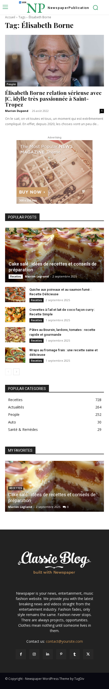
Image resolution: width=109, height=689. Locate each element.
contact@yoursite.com (64, 641)
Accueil (10, 17)
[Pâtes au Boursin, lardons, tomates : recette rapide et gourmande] (15, 334)
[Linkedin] (48, 654)
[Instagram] (34, 654)
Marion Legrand (37, 276)
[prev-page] (8, 372)
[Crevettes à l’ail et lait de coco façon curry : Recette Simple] (15, 314)
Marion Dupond (16, 111)
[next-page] (16, 372)
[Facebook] (21, 654)
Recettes (15, 276)
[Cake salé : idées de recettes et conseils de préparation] (54, 255)
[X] (88, 654)
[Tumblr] (75, 654)
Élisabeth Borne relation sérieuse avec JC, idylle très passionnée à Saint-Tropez (53, 98)
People (11, 84)
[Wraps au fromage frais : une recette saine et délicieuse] (15, 355)
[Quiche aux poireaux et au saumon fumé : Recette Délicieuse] (15, 294)
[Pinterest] (61, 654)
